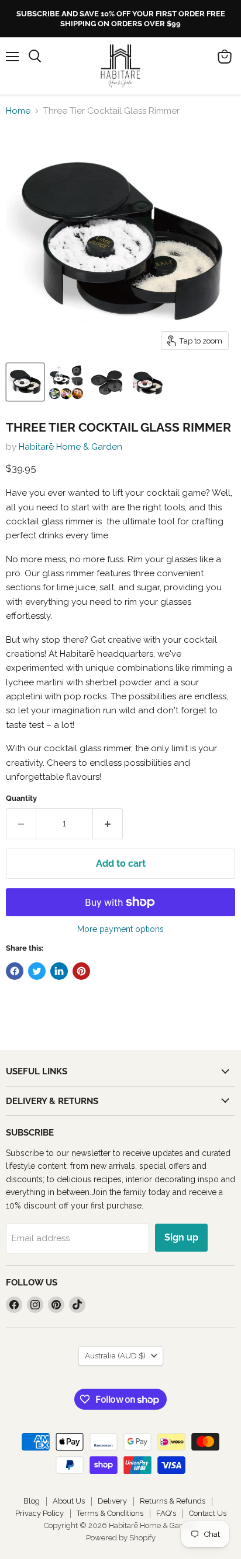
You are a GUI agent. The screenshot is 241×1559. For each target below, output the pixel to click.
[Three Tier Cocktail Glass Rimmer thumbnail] (25, 382)
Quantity (21, 798)
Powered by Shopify (121, 1537)
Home (18, 111)
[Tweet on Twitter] (37, 971)
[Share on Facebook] (14, 971)
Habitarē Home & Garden (70, 447)
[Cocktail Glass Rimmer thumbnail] (66, 382)
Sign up (181, 1237)
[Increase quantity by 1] (108, 823)
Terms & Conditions (110, 1513)
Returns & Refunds (172, 1501)
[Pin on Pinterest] (81, 971)
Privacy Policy (39, 1513)
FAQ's (166, 1513)
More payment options (120, 929)
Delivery (112, 1501)
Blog (31, 1501)
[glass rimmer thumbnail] (148, 382)
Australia (115, 1355)
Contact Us (207, 1513)
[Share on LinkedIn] (59, 971)
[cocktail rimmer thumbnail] (107, 382)
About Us (69, 1501)
